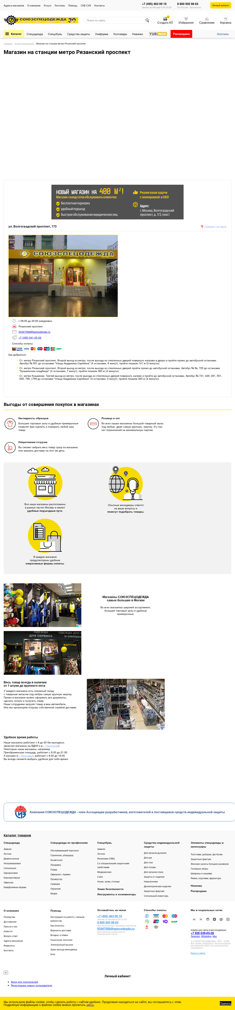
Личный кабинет (220, 5)
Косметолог (56, 859)
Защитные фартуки (154, 890)
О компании (33, 5)
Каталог (16, 34)
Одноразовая (11, 872)
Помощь (72, 5)
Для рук (148, 857)
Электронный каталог (61, 944)
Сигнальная (10, 868)
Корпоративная (12, 877)
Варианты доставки (60, 930)
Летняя (7, 853)
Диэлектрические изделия (157, 886)
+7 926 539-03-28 (202, 933)
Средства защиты (78, 34)
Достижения (10, 921)
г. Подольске (50, 745)
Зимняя (8, 848)
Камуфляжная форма (15, 887)
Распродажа (181, 34)
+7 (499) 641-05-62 (30, 337)
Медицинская (104, 871)
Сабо (100, 876)
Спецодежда (35, 34)
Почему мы (9, 916)
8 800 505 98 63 (187, 3)
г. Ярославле (26, 755)
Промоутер (56, 879)
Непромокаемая (12, 863)
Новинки (137, 34)
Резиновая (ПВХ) (106, 858)
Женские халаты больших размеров (210, 863)
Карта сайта (198, 953)
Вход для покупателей (24, 982)
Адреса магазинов (14, 5)
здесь (90, 1005)
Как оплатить (57, 925)
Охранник (55, 888)
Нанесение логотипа (61, 939)
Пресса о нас (10, 926)
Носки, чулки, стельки (108, 881)
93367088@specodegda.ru (34, 331)
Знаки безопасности (110, 889)
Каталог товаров (17, 835)
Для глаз (148, 862)
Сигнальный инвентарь (156, 895)
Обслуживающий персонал (64, 850)
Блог (52, 954)
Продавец (55, 864)
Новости (8, 931)
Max (215, 936)
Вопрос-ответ (11, 935)
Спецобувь (55, 34)
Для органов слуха (153, 871)
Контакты (99, 5)
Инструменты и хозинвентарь (116, 894)
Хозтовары (120, 34)
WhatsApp (206, 936)
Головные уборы (199, 868)
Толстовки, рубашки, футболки (207, 854)
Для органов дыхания (155, 852)
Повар (53, 869)
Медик (53, 893)
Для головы (150, 867)
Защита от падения (154, 876)
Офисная (8, 882)
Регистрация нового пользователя (31, 985)
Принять (225, 1003)
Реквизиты (9, 945)
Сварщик (55, 883)
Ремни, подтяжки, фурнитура (206, 878)
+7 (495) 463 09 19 (154, 3)
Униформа (101, 34)
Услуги (47, 5)
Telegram (195, 936)
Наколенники (151, 881)
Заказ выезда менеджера (63, 949)
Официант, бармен (60, 874)
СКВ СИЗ (86, 5)
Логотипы (60, 5)
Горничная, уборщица (61, 855)
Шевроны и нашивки (201, 873)
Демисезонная (11, 858)
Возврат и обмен (59, 935)
